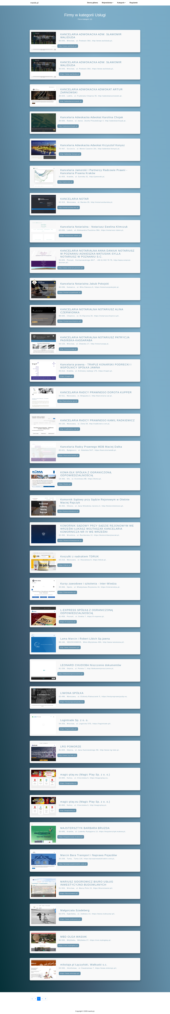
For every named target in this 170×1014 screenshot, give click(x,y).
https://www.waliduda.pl (69, 74)
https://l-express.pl (67, 622)
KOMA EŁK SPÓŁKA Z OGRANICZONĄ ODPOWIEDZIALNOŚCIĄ (85, 474)
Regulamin (134, 3)
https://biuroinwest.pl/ (69, 893)
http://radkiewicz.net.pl (69, 429)
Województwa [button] (107, 3)
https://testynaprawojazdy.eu (71, 702)
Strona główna (92, 3)
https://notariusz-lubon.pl (70, 235)
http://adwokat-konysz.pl (70, 154)
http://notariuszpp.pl (68, 349)
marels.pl (34, 3)
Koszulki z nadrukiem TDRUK (79, 556)
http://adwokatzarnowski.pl (71, 101)
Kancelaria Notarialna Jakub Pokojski (84, 283)
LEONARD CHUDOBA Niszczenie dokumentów (90, 665)
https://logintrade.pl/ (68, 729)
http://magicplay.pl (67, 810)
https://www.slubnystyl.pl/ (70, 919)
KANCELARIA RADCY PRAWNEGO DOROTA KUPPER (96, 392)
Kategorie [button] (120, 3)
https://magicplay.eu (68, 783)
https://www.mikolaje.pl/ (69, 973)
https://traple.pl (66, 376)
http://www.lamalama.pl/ (69, 647)
